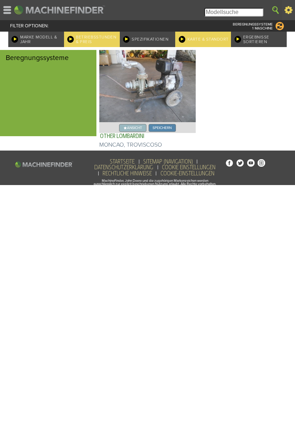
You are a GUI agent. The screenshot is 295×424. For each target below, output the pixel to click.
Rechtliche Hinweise (127, 173)
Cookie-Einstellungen (187, 173)
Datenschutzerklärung (123, 167)
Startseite (122, 161)
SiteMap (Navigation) (168, 161)
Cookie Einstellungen (188, 167)
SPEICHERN (162, 127)
